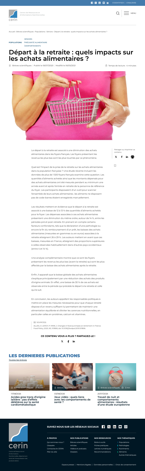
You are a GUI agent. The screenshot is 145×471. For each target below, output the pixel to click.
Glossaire (51, 445)
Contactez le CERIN (55, 449)
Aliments (123, 452)
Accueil (12, 32)
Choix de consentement (125, 465)
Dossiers (73, 452)
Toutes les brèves (18, 360)
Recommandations (102, 452)
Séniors (49, 32)
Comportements (32, 46)
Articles (73, 445)
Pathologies (124, 445)
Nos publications (79, 438)
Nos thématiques (126, 438)
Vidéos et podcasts (78, 449)
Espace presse (68, 465)
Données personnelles (103, 465)
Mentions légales (84, 465)
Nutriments (124, 449)
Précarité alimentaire (35, 42)
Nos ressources (102, 438)
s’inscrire (131, 3)
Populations (40, 32)
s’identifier (118, 3)
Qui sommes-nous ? (55, 442)
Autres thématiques (127, 455)
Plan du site (52, 452)
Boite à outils (99, 442)
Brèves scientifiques (25, 32)
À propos (52, 438)
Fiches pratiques (101, 445)
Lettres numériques (102, 449)
